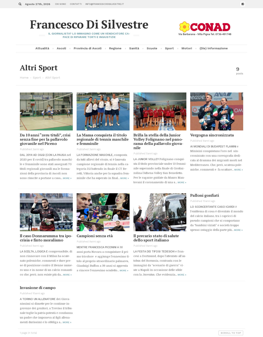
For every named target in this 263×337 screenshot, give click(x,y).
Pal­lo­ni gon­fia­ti (204, 195)
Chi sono (60, 4)
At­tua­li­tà (42, 48)
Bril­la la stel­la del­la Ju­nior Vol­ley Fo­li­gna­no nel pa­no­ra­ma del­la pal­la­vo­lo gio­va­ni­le (158, 141)
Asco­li (61, 48)
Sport (169, 48)
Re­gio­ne (115, 48)
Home (24, 77)
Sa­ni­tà (134, 48)
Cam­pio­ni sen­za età (95, 235)
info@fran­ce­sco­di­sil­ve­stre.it (104, 4)
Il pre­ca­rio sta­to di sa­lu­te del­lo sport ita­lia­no (156, 238)
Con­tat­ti (76, 4)
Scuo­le (152, 48)
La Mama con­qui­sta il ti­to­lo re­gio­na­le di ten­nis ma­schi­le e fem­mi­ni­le (102, 139)
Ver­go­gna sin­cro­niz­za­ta (212, 135)
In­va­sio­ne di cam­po (37, 287)
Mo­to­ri (187, 48)
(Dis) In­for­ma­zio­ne (214, 48)
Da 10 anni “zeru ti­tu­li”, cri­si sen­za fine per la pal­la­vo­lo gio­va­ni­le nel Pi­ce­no (45, 139)
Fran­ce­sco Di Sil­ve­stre (89, 24)
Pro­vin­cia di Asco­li (87, 48)
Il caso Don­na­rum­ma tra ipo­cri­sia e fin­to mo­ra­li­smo (46, 238)
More (67, 178)
